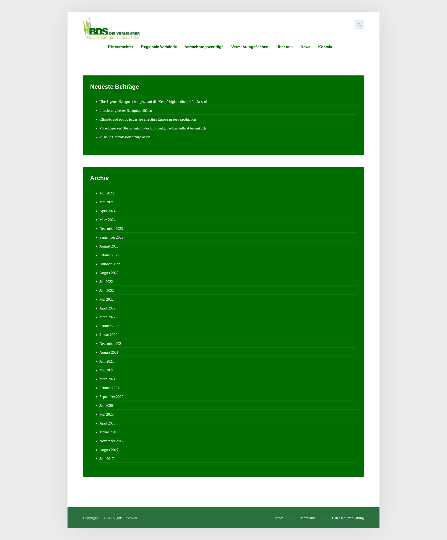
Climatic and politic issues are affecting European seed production (147, 119)
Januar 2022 (108, 335)
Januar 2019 (108, 432)
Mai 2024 (106, 202)
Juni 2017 (106, 459)
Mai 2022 (106, 299)
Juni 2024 (106, 193)
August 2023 (109, 246)
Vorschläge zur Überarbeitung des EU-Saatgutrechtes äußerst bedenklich (152, 128)
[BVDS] (111, 28)
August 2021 (109, 352)
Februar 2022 (109, 326)
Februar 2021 (109, 388)
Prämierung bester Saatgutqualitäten (125, 110)
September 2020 (111, 397)
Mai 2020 (106, 414)
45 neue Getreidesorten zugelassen (124, 137)
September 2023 (111, 237)
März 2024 (107, 220)
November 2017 (111, 441)
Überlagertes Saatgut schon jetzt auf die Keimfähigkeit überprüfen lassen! (153, 102)
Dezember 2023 (111, 229)
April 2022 (107, 308)
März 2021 (107, 379)
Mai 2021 (106, 370)
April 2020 (107, 423)
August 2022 (109, 273)
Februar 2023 (109, 255)
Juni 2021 (106, 361)
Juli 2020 (106, 406)
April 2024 (107, 211)
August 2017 (109, 450)
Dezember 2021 (111, 344)
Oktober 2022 (109, 264)
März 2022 (107, 317)
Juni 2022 (106, 290)
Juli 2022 (106, 282)
